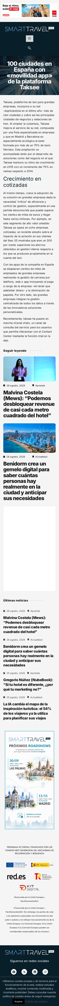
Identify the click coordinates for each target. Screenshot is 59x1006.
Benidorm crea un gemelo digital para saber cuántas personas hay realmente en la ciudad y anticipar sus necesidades (26, 480)
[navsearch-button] (29, 48)
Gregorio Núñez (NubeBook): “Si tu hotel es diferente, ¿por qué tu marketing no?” (28, 684)
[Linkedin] (35, 972)
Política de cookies (36, 1001)
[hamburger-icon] (29, 38)
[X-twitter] (24, 972)
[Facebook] (14, 972)
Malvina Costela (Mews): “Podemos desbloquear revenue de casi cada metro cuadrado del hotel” (29, 404)
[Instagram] (45, 972)
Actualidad (41, 456)
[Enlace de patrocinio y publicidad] (29, 11)
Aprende (40, 385)
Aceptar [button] (18, 1001)
